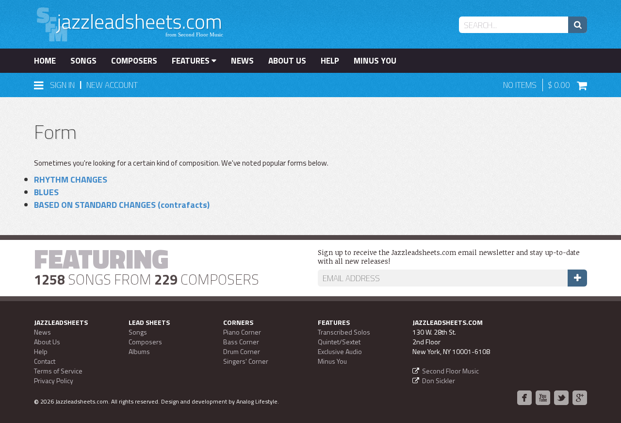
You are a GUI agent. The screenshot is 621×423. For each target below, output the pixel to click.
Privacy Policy (53, 380)
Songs (83, 60)
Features (192, 60)
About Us (287, 60)
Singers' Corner (245, 361)
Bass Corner (241, 342)
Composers (134, 60)
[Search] (577, 25)
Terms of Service (58, 371)
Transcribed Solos (344, 332)
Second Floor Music (450, 371)
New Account (112, 85)
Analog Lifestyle (257, 401)
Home (45, 60)
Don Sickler (438, 380)
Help (330, 60)
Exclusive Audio (340, 351)
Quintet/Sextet (339, 342)
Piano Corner (242, 332)
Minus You (375, 60)
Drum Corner (241, 351)
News (242, 60)
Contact (44, 361)
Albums (139, 351)
